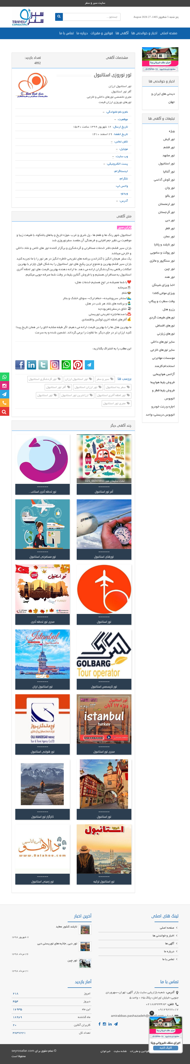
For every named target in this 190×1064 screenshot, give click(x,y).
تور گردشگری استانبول (43, 379)
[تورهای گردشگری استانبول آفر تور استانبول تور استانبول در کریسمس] (104, 654)
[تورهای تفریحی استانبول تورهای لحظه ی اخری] (42, 719)
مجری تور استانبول (114, 403)
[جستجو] (59, 17)
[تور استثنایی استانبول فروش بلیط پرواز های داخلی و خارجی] (42, 589)
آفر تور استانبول (56, 387)
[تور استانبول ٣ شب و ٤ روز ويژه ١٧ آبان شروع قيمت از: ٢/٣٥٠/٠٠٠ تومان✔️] (104, 719)
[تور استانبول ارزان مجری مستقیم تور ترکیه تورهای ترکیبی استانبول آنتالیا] (104, 524)
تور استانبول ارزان (77, 379)
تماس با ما (66, 33)
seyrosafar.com (23, 1051)
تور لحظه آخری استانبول (111, 395)
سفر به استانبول (116, 387)
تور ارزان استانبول (86, 387)
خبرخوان (106, 1051)
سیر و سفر (103, 379)
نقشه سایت (120, 1051)
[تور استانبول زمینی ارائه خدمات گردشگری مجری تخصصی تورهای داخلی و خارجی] (42, 849)
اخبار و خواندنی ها (144, 33)
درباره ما (82, 33)
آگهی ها (122, 33)
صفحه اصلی (168, 33)
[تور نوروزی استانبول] (32, 87)
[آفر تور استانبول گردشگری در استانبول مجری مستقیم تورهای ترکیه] (104, 849)
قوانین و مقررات (102, 33)
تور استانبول (45, 395)
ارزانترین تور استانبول (75, 395)
